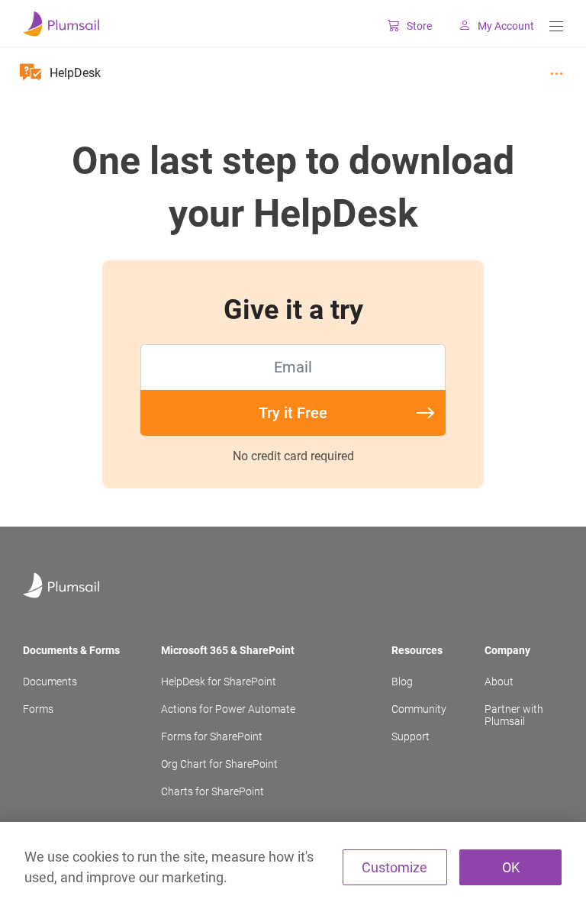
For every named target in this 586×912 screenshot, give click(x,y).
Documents (50, 681)
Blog (402, 681)
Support (410, 736)
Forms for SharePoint (211, 736)
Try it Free (293, 413)
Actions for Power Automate (228, 709)
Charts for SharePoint (212, 791)
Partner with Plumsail (514, 715)
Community (418, 709)
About (499, 681)
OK (511, 867)
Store (419, 26)
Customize (394, 867)
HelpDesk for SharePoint (218, 681)
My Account (506, 26)
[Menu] (556, 26)
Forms (38, 709)
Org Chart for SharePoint (219, 764)
